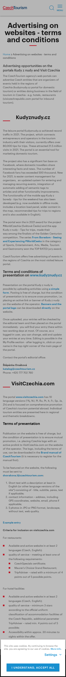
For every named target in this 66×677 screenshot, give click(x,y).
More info (56, 648)
